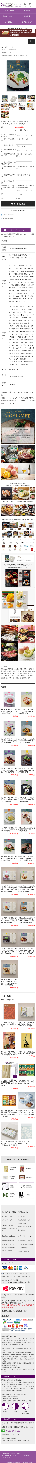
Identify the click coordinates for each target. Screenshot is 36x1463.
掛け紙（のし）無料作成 (8, 1244)
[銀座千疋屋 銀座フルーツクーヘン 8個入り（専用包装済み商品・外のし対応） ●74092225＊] (9, 1100)
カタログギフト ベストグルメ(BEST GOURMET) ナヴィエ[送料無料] (26, 829)
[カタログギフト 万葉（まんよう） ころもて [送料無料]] (26, 1040)
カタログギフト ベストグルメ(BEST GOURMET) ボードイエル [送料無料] (26, 740)
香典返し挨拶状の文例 (24, 1220)
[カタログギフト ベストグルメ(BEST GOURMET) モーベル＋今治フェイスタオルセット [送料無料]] (26, 875)
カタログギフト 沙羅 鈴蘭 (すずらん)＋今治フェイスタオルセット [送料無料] (26, 1024)
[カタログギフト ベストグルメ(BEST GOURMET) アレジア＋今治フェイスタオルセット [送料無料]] (9, 938)
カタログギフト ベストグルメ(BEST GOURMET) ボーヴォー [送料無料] (9, 799)
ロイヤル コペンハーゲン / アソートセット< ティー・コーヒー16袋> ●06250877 (26, 1112)
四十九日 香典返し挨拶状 (24, 1226)
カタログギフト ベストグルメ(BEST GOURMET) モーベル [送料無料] (26, 711)
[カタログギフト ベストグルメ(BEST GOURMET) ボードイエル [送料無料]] (26, 728)
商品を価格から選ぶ (7, 55)
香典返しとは (21, 1216)
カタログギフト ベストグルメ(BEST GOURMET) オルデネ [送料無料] (9, 829)
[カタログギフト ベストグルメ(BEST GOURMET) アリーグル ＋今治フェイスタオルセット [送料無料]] (9, 875)
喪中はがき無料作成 (7, 1251)
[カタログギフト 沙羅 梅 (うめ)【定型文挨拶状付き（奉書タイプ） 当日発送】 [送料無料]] (9, 1069)
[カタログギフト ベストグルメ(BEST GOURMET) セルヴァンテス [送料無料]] (9, 758)
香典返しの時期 (22, 1223)
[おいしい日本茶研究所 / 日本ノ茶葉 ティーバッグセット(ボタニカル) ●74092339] (9, 1131)
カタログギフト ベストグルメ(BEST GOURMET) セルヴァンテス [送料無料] (9, 770)
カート (29, 6)
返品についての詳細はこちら (9, 214)
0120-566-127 (13, 1430)
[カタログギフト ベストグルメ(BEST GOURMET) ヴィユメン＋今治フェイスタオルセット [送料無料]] (9, 906)
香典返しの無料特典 (8, 1236)
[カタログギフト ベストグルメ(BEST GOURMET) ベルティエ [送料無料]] (9, 846)
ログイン (25, 6)
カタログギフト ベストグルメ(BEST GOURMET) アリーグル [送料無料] (9, 711)
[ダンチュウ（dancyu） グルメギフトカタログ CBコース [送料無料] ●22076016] (9, 1040)
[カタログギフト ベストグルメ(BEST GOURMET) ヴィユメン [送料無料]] (9, 728)
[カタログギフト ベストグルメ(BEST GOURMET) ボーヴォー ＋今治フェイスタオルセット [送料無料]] (9, 969)
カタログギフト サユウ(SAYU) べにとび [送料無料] (8, 1024)
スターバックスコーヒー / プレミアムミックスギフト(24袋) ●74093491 (26, 1081)
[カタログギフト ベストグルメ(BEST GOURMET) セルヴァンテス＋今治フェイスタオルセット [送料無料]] (26, 938)
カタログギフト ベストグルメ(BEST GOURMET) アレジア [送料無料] (26, 770)
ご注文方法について (24, 1236)
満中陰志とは (21, 1230)
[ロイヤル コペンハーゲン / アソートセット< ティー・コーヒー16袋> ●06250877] (26, 1100)
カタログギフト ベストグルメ (9, 52)
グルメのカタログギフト (8, 1225)
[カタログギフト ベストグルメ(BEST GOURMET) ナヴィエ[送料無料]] (26, 816)
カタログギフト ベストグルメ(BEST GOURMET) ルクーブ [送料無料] (26, 799)
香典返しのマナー (9, 16)
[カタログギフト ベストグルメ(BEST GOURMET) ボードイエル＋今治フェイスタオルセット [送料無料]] (26, 906)
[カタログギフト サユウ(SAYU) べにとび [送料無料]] (9, 1012)
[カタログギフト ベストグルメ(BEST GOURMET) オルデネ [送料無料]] (9, 816)
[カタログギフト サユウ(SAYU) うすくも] (26, 1131)
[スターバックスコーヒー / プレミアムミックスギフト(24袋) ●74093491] (26, 1069)
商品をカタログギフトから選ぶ (10, 49)
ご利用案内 (9, 22)
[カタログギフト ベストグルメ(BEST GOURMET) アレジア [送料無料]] (26, 758)
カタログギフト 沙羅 (7, 1216)
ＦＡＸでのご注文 (23, 1248)
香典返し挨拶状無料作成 (8, 1240)
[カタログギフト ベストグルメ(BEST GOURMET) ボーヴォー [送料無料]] (9, 787)
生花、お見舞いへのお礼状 (9, 1247)
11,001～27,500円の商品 (20, 55)
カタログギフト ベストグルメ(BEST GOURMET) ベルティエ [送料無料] (9, 858)
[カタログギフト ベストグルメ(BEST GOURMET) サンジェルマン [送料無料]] (26, 846)
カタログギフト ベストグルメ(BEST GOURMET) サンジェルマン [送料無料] (26, 858)
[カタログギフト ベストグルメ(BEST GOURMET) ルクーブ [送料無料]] (26, 787)
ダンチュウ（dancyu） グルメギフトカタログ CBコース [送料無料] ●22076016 (9, 1053)
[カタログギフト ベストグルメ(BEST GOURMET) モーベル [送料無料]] (26, 699)
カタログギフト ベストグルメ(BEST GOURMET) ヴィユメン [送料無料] (9, 740)
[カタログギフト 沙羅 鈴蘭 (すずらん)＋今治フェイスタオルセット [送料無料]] (26, 1012)
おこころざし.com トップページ (10, 47)
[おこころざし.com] (11, 5)
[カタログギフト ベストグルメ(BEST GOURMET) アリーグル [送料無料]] (9, 699)
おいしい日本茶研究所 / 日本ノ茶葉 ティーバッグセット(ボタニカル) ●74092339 (9, 1143)
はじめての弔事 (9, 10)
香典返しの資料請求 (23, 1251)
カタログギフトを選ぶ (9, 1212)
